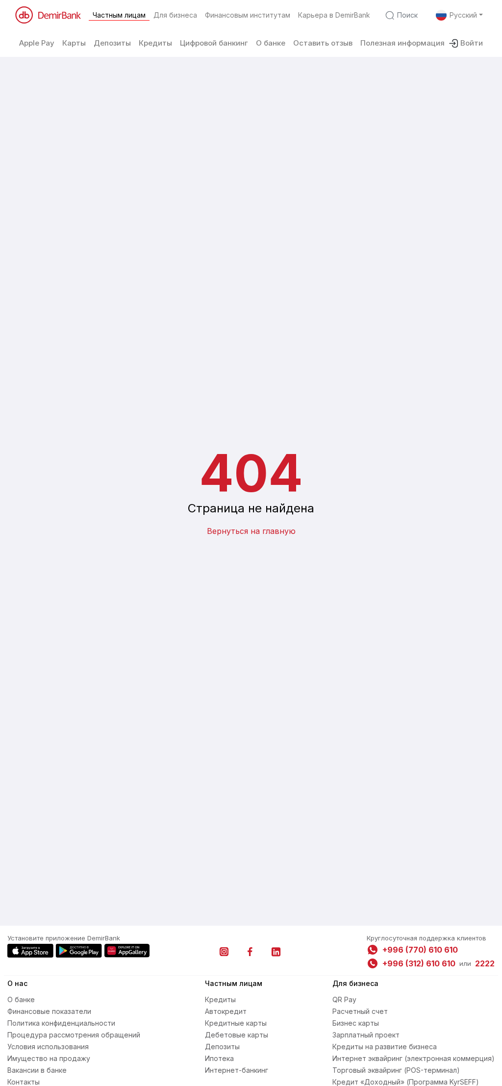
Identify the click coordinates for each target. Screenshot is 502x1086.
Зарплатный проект (366, 1035)
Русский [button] (463, 15)
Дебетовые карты (236, 1035)
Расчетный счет (360, 1011)
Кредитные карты (236, 1023)
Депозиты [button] (112, 43)
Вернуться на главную (251, 531)
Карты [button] (74, 43)
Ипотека (219, 1058)
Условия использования (48, 1046)
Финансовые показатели (49, 1011)
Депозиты (222, 1046)
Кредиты (220, 999)
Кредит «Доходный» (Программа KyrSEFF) (405, 1082)
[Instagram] (224, 951)
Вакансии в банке (37, 1070)
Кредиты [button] (155, 43)
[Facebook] (250, 951)
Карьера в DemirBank (334, 15)
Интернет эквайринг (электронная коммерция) (413, 1058)
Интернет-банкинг (236, 1070)
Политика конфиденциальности (61, 1023)
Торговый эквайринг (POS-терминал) (396, 1070)
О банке (270, 43)
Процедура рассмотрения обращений (73, 1035)
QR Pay (344, 999)
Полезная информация (402, 43)
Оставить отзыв (322, 43)
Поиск (407, 15)
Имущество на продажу (48, 1058)
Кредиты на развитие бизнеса (384, 1046)
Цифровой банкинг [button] (214, 43)
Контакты (23, 1082)
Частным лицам (119, 15)
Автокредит (226, 1011)
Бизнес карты (355, 1023)
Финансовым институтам (247, 15)
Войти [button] (471, 43)
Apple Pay (36, 43)
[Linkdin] (276, 951)
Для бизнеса (175, 15)
